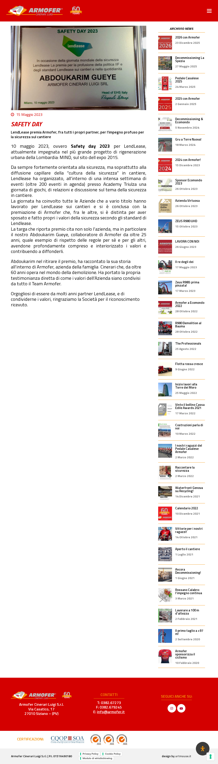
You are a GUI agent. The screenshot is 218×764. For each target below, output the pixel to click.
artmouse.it (183, 756)
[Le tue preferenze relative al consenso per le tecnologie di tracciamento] (211, 757)
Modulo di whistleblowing (97, 758)
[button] (209, 11)
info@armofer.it (111, 712)
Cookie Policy (112, 753)
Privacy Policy (90, 753)
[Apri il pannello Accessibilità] (202, 748)
